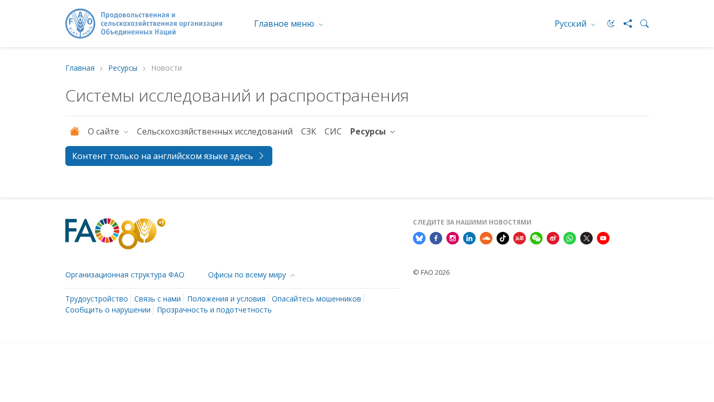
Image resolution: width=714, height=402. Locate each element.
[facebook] (436, 237)
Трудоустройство (96, 299)
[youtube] (603, 237)
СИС (333, 131)
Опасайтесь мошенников (316, 299)
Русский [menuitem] (572, 23)
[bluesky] (419, 237)
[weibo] (553, 237)
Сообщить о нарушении (108, 310)
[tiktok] (503, 237)
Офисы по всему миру (248, 275)
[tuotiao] (519, 237)
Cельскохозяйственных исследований (215, 131)
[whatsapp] (569, 237)
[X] (586, 237)
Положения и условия (226, 299)
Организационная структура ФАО (125, 275)
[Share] (623, 23)
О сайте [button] (104, 131)
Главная (80, 68)
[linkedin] (469, 237)
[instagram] (452, 237)
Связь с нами (157, 299)
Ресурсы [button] (369, 131)
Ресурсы (122, 68)
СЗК (308, 131)
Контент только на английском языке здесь (162, 156)
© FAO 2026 (431, 272)
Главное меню (285, 23)
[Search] (640, 23)
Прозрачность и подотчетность (214, 310)
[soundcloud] (486, 237)
